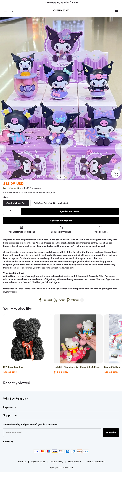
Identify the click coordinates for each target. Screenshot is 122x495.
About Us (22, 461)
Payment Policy (38, 461)
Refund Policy (57, 461)
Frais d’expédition (12, 188)
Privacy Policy (74, 461)
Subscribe (111, 432)
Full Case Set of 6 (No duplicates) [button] (51, 203)
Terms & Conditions (95, 461)
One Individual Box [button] (16, 203)
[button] (5, 10)
